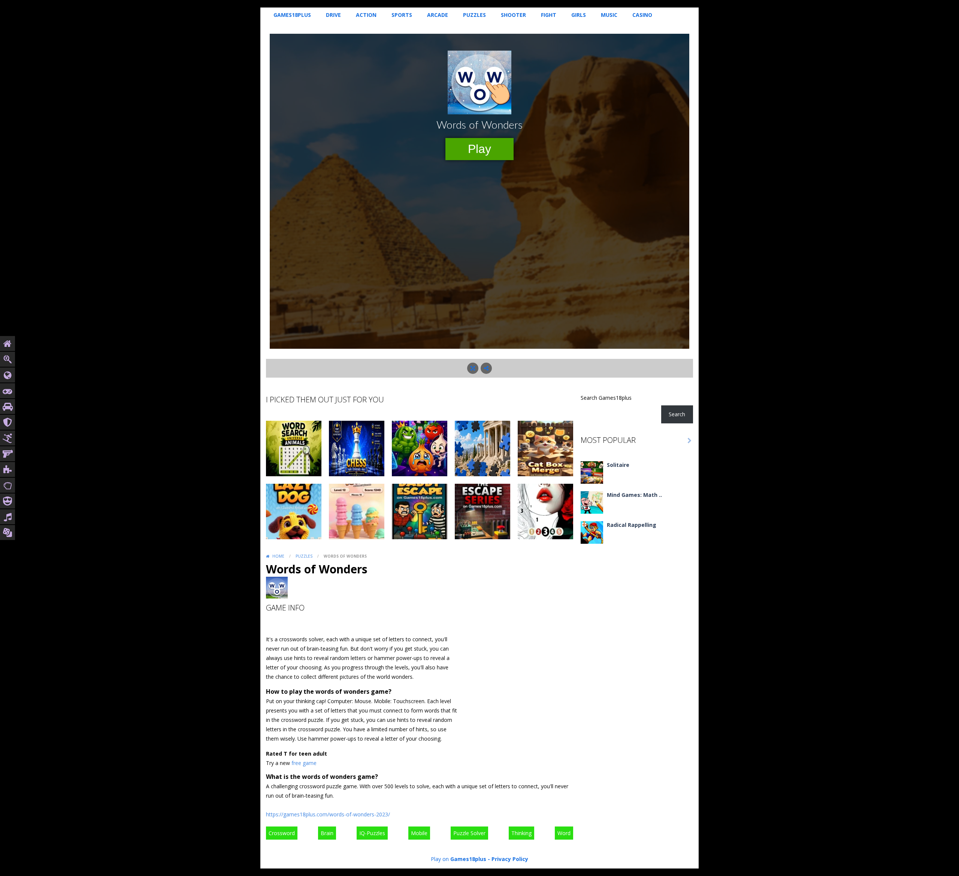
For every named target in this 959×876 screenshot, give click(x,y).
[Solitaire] (592, 471)
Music (609, 14)
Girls (578, 14)
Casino (642, 14)
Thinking (521, 833)
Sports (401, 14)
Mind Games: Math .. (634, 494)
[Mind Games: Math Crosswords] (592, 501)
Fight (548, 14)
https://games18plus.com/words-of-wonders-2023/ (328, 814)
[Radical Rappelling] (592, 531)
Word (564, 833)
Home (278, 556)
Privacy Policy (509, 858)
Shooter (513, 14)
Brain (327, 833)
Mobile (419, 833)
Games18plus (292, 14)
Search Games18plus (606, 397)
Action (366, 14)
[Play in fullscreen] (472, 368)
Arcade (437, 14)
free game (304, 762)
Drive (333, 14)
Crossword (282, 833)
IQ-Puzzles (372, 833)
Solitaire (618, 464)
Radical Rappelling (631, 524)
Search (677, 414)
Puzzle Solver (469, 833)
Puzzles (474, 14)
